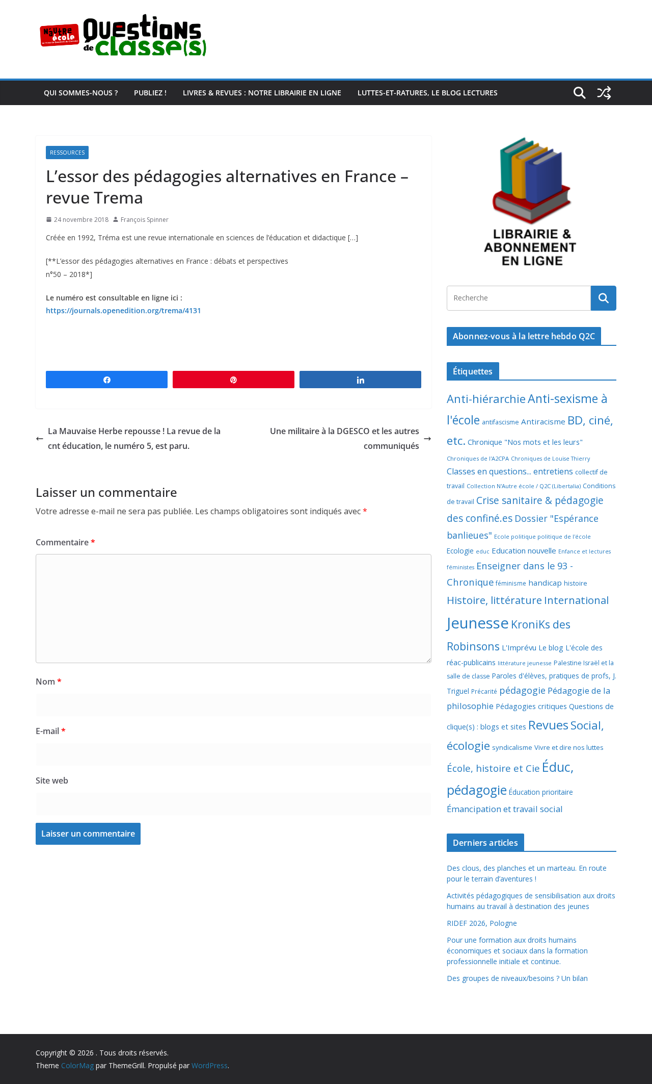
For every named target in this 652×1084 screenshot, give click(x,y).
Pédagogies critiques (531, 706)
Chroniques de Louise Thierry (550, 458)
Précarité (484, 691)
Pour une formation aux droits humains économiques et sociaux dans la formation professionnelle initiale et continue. (517, 950)
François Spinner (145, 219)
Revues (548, 724)
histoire (575, 583)
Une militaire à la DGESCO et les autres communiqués (344, 438)
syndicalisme (512, 747)
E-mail (51, 731)
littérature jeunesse (525, 663)
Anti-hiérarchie (486, 398)
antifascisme (500, 422)
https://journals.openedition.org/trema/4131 (123, 310)
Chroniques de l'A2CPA (478, 458)
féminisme (511, 583)
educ (483, 551)
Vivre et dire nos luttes (569, 747)
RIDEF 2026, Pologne (482, 923)
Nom (49, 681)
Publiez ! (150, 92)
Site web (52, 780)
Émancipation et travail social (505, 809)
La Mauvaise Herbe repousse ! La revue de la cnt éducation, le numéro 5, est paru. (134, 438)
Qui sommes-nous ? (81, 92)
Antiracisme (543, 421)
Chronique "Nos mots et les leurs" (525, 442)
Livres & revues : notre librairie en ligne (262, 92)
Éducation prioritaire (541, 792)
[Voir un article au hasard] (604, 93)
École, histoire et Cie (493, 768)
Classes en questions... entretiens (510, 471)
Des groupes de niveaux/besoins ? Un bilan (517, 978)
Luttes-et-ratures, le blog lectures (428, 92)
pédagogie (522, 690)
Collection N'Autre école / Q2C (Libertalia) (524, 486)
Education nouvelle (524, 550)
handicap (545, 582)
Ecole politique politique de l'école (542, 536)
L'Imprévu (519, 647)
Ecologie (460, 551)
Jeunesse (478, 623)
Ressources (67, 152)
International (576, 600)
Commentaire (65, 542)
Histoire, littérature (494, 600)
